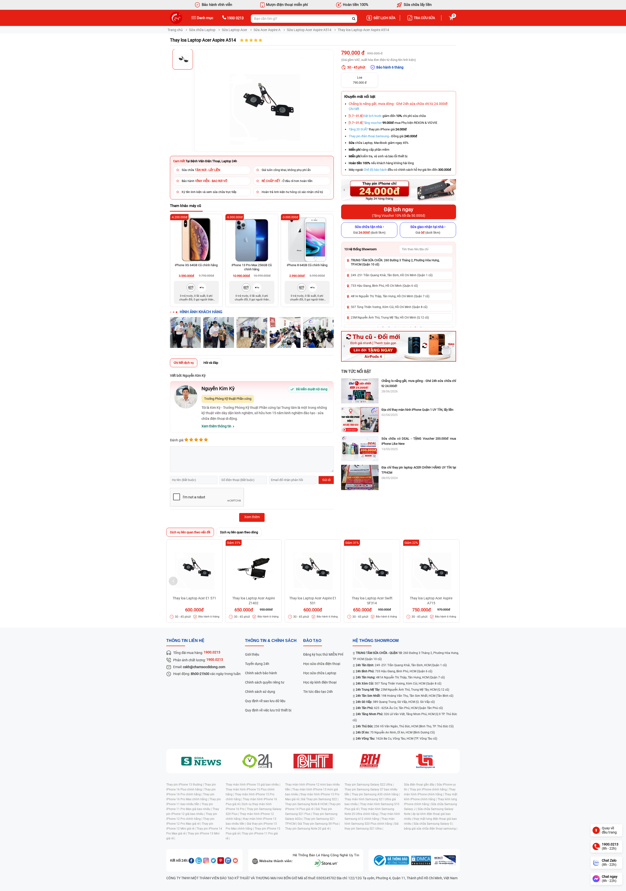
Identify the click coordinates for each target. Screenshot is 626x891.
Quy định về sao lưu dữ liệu (265, 701)
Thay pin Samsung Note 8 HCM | (307, 804)
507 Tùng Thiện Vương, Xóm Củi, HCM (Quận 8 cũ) (398, 683)
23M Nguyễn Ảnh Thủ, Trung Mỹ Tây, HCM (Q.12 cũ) (402, 689)
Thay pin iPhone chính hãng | (429, 789)
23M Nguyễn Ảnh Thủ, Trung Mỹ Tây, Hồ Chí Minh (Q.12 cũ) (390, 317)
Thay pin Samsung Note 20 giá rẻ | (308, 828)
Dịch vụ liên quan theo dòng (239, 532)
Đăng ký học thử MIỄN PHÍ (323, 654)
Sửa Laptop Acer (234, 30)
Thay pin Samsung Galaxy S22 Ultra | (369, 784)
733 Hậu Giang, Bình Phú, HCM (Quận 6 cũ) (394, 671)
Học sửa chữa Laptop (319, 673)
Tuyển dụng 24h (257, 664)
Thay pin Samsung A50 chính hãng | (376, 794)
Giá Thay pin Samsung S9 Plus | (319, 823)
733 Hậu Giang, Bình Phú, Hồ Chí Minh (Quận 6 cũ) (384, 285)
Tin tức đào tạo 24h (318, 692)
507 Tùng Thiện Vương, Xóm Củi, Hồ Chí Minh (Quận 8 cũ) (389, 307)
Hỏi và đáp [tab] (210, 363)
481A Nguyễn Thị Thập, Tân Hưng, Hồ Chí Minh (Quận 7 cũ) (390, 296)
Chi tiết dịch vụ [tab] (184, 363)
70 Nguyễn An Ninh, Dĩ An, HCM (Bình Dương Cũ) (395, 732)
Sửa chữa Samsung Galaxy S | (433, 823)
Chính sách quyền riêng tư (264, 682)
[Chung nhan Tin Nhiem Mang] (444, 860)
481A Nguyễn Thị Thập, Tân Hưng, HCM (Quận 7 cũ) (400, 677)
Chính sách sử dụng (260, 692)
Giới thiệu (252, 654)
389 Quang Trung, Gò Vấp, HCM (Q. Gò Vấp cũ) (395, 702)
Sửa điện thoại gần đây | (420, 784)
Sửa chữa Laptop (202, 30)
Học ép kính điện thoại (319, 682)
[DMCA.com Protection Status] (421, 860)
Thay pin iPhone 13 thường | (185, 784)
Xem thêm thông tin (216, 426)
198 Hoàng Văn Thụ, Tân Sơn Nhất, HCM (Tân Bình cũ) (404, 695)
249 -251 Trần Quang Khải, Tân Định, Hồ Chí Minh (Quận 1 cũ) (392, 275)
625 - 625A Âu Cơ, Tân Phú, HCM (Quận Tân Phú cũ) (399, 708)
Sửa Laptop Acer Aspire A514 (309, 30)
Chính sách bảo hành (261, 673)
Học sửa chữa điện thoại (321, 664)
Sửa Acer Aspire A (267, 30)
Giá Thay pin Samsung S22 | (319, 799)
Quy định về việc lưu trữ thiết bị (268, 710)
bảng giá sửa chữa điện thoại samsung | (430, 828)
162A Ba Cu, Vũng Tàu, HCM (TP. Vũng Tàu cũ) (396, 738)
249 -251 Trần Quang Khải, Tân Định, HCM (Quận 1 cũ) (401, 665)
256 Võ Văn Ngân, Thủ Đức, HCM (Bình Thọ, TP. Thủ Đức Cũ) (405, 726)
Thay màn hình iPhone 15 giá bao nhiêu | (253, 784)
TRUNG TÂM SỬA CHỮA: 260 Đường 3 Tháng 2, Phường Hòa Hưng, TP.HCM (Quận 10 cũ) (395, 262)
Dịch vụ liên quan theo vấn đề (190, 532)
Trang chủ (175, 30)
